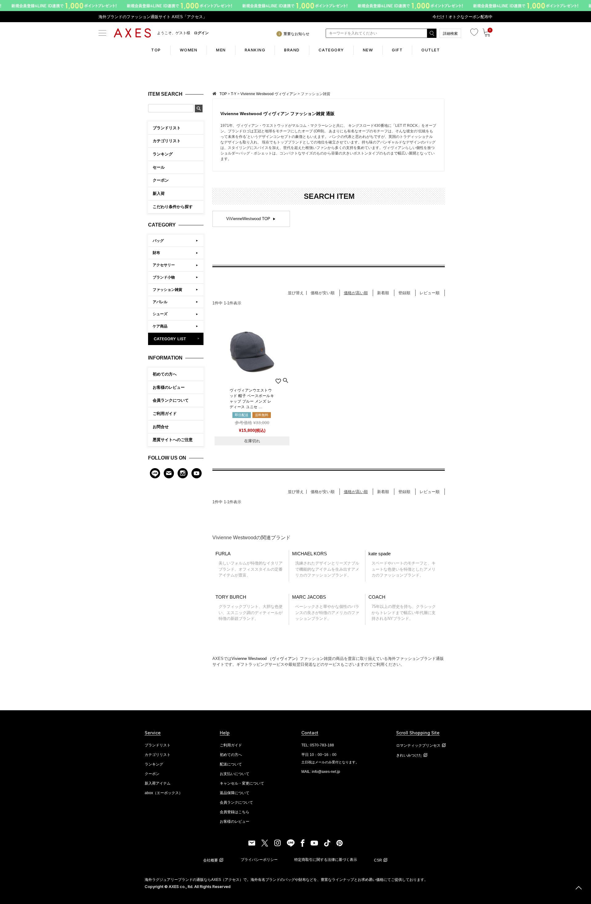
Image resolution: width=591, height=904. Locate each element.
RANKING (255, 49)
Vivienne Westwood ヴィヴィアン (268, 94)
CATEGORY (331, 49)
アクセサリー (164, 265)
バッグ (158, 241)
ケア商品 (160, 326)
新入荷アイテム (158, 783)
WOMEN (189, 49)
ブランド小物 (164, 277)
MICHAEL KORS (325, 564)
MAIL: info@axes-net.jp (320, 771)
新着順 (383, 293)
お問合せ (161, 426)
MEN (221, 49)
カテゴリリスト (158, 755)
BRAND (292, 49)
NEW (368, 49)
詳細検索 (450, 33)
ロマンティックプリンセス (418, 745)
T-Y (233, 94)
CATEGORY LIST (176, 339)
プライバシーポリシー (259, 860)
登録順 (404, 293)
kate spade (402, 564)
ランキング (154, 764)
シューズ (160, 314)
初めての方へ (165, 374)
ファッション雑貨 (167, 289)
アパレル (160, 302)
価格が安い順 (323, 293)
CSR (378, 860)
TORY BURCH (249, 607)
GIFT (397, 49)
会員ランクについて (171, 400)
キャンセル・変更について (242, 783)
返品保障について (234, 793)
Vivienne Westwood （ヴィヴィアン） (265, 658)
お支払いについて (234, 774)
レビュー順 (430, 293)
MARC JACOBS (325, 607)
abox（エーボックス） (164, 793)
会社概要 (210, 860)
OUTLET (430, 49)
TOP (156, 49)
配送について (231, 764)
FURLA (249, 564)
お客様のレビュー (169, 387)
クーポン (152, 774)
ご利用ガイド (165, 413)
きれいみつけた (409, 755)
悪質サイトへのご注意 (173, 439)
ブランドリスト (158, 745)
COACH (402, 607)
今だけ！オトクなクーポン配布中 (462, 17)
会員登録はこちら (234, 812)
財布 (156, 253)
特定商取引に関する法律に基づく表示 (325, 860)
